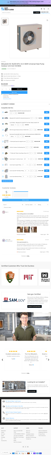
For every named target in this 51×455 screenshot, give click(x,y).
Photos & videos (7, 207)
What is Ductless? (30, 435)
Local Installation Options (19, 433)
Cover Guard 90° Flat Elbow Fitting (17, 170)
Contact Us (28, 439)
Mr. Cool (3, 434)
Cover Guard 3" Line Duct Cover (16, 159)
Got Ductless (22, 451)
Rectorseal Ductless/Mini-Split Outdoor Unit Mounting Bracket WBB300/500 (25, 134)
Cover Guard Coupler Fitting (15, 164)
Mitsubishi (3, 61)
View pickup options (7, 98)
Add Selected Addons (7, 181)
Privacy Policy (42, 434)
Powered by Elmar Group (30, 451)
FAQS (15, 438)
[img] (9, 239)
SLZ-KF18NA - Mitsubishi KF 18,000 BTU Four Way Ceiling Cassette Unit (24, 122)
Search (37, 12)
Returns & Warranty (43, 430)
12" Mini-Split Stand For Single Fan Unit (18, 141)
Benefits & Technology (19, 437)
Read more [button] (45, 224)
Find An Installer (32, 391)
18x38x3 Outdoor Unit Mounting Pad (17, 147)
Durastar (3, 437)
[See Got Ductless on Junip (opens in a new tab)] (28, 256)
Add (47, 112)
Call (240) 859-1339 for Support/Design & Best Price (25, 5)
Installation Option (30, 434)
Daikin (2, 435)
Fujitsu (2, 432)
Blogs (15, 440)
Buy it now (14, 92)
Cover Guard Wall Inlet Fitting (15, 176)
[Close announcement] (49, 2)
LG (1, 439)
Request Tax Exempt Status (34, 306)
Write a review (25, 200)
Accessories (4, 440)
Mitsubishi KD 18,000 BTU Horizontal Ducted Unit (20, 118)
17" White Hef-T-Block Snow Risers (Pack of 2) (19, 153)
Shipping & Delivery (43, 432)
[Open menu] (48, 8)
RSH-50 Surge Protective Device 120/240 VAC (19, 129)
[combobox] (20, 12)
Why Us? (28, 432)
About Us (28, 430)
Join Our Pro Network (18, 435)
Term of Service (42, 435)
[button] (20, 191)
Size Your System (17, 442)
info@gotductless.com (45, 13)
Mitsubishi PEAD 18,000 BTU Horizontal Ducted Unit (20, 110)
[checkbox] (13, 207)
